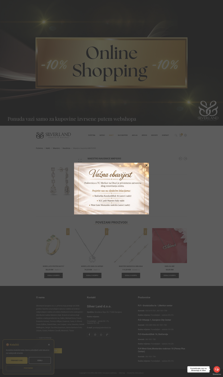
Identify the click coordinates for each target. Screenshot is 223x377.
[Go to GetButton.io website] (217, 374)
